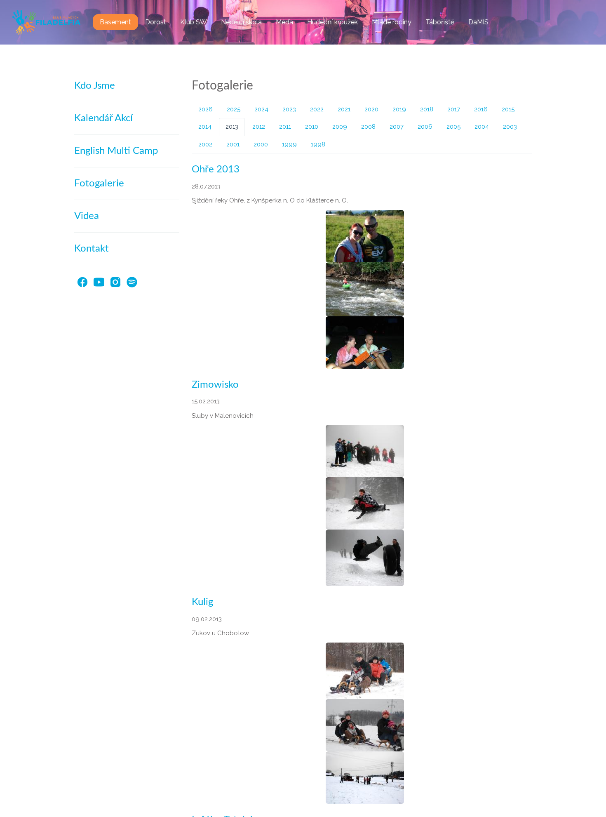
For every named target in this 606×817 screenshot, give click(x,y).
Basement (115, 22)
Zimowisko (215, 385)
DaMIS (478, 22)
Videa (86, 216)
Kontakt (91, 249)
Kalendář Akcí (103, 118)
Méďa (284, 22)
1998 (318, 144)
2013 (231, 126)
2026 (205, 109)
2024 (261, 109)
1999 (289, 144)
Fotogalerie (99, 183)
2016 (481, 109)
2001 (233, 144)
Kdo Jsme (94, 86)
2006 (425, 126)
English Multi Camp (116, 151)
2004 (481, 126)
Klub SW (193, 22)
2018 (426, 109)
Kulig (202, 602)
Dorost (155, 22)
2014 (204, 126)
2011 (285, 126)
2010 (311, 126)
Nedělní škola (241, 22)
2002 (205, 144)
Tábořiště (439, 22)
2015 (508, 109)
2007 (397, 126)
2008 (368, 126)
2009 (339, 126)
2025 (233, 109)
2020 (371, 109)
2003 (510, 126)
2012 (258, 126)
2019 (399, 109)
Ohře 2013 (216, 169)
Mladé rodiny (391, 22)
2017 (453, 109)
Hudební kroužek (332, 22)
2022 (317, 109)
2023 (289, 109)
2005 (453, 126)
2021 (344, 109)
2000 (261, 144)
